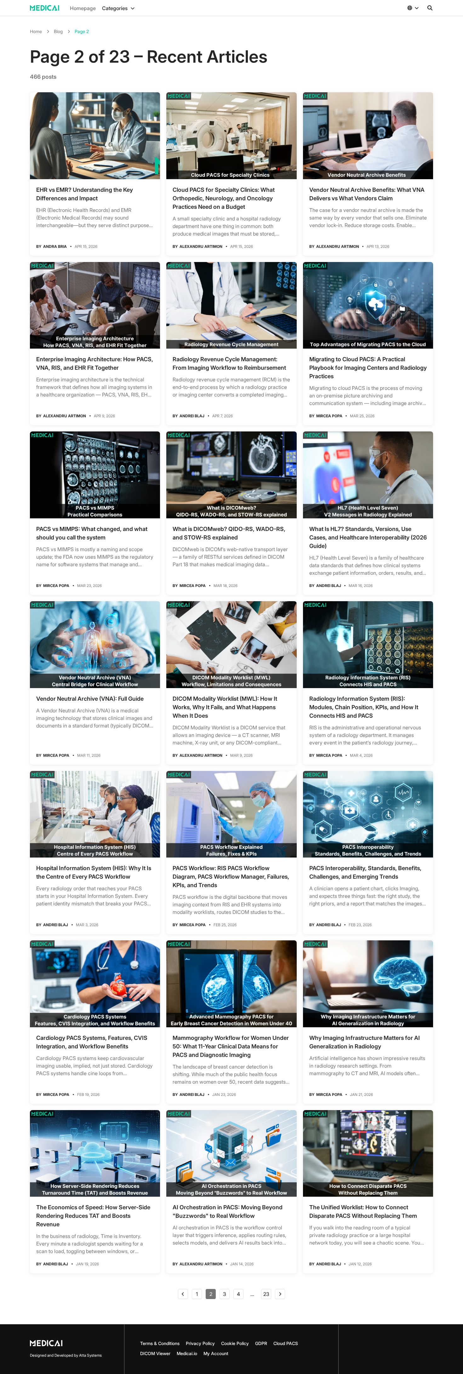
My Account (215, 1353)
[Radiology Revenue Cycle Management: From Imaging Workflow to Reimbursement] (231, 305)
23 (266, 1294)
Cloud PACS (285, 1343)
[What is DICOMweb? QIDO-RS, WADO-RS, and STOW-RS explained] (231, 474)
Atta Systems (90, 1355)
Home (36, 31)
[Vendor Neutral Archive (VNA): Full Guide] (95, 644)
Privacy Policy (200, 1343)
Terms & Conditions (160, 1343)
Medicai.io (187, 1353)
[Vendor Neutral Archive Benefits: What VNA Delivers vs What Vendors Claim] (368, 135)
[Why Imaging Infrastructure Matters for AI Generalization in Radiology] (368, 983)
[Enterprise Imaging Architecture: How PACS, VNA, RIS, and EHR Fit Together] (95, 305)
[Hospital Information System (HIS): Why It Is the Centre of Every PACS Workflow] (95, 814)
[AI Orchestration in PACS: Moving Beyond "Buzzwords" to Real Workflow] (231, 1153)
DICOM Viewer (155, 1353)
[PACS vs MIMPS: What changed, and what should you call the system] (95, 474)
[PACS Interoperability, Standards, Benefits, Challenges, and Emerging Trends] (368, 814)
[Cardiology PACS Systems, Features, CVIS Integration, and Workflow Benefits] (95, 983)
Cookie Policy (235, 1343)
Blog (58, 31)
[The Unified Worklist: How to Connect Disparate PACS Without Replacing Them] (368, 1153)
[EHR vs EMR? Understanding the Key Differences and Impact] (95, 135)
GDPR (261, 1343)
